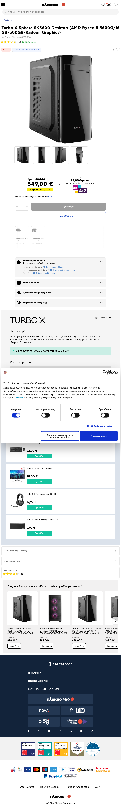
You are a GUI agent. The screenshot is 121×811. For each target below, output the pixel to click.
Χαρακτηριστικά (12, 561)
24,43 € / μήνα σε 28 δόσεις (44, 273)
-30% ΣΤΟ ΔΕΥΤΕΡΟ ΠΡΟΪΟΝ (26, 50)
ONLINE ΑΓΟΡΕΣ (38, 681)
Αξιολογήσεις (10, 570)
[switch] (45, 415)
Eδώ (50, 197)
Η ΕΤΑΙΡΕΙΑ (34, 673)
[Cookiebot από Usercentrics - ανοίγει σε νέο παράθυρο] (105, 372)
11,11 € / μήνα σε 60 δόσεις (53, 267)
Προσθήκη (68, 206)
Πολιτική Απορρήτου (77, 787)
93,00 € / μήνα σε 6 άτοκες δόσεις (61, 270)
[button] (5, 620)
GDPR (98, 787)
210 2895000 (62, 664)
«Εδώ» (20, 397)
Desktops (8, 20)
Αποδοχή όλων (99, 436)
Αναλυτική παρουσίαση (15, 551)
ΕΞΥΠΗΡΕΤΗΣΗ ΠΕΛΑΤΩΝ (43, 689)
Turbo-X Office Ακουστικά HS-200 (41, 494)
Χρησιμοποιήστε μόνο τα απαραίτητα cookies (60, 436)
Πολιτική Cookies (50, 787)
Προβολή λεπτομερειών (99, 426)
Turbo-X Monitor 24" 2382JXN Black (42, 468)
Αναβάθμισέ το (68, 216)
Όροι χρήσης (27, 787)
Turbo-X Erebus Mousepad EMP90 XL (43, 520)
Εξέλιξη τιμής (31, 42)
